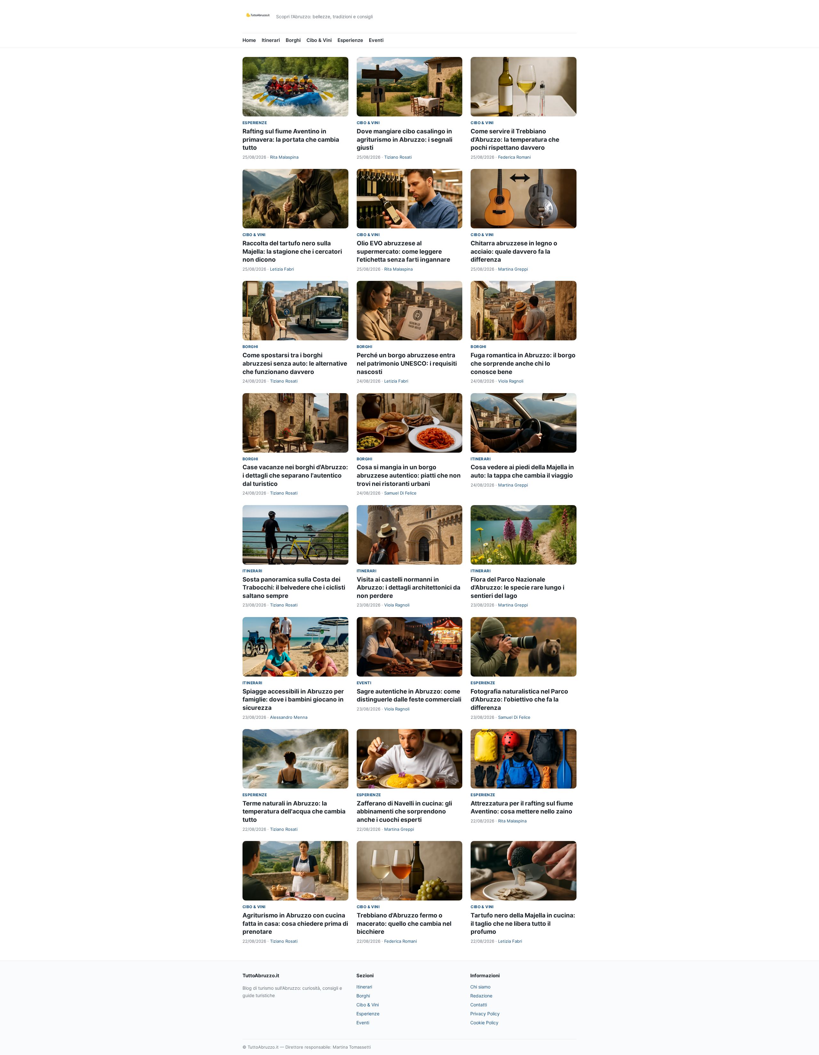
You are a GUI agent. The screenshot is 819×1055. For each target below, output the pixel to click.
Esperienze (350, 40)
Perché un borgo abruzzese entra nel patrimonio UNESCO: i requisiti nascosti (407, 363)
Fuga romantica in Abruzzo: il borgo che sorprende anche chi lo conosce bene (523, 363)
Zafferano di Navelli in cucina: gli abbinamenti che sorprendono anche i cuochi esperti (404, 811)
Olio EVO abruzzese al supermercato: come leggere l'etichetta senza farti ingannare (403, 251)
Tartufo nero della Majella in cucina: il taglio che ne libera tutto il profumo (523, 923)
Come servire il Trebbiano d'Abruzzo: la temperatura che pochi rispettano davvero (515, 139)
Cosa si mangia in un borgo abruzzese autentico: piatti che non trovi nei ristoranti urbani (409, 475)
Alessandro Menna (288, 717)
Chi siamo (480, 986)
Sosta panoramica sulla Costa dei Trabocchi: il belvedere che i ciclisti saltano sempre (294, 587)
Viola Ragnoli (510, 381)
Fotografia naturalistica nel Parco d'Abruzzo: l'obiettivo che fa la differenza (519, 699)
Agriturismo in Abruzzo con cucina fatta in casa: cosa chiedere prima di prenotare (295, 923)
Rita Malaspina (284, 157)
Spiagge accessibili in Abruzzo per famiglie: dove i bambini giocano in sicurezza (293, 699)
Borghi (293, 40)
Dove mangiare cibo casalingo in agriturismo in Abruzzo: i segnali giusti (404, 139)
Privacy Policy (485, 1013)
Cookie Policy (484, 1022)
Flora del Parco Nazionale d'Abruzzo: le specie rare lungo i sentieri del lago (517, 587)
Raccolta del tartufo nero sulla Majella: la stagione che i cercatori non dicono (292, 251)
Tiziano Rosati (398, 157)
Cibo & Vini (319, 40)
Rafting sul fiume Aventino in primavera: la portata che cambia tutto (291, 139)
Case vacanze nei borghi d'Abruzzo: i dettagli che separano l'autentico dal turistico (295, 475)
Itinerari (271, 40)
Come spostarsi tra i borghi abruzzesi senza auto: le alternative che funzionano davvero (295, 363)
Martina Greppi (513, 269)
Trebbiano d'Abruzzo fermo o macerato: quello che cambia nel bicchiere (404, 923)
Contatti (478, 1004)
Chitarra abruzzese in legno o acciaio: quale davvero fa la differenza (514, 251)
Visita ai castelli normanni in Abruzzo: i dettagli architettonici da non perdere (408, 587)
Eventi (376, 40)
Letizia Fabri (282, 269)
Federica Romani (514, 157)
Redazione (481, 995)
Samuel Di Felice (400, 493)
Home (249, 40)
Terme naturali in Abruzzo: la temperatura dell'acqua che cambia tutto (294, 811)
